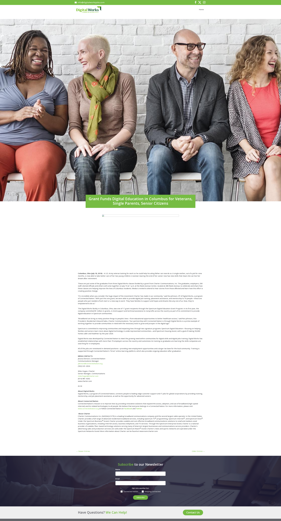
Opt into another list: (140, 488)
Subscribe (141, 497)
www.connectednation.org (88, 408)
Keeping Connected (152, 491)
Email (117, 479)
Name (117, 469)
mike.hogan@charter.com (88, 376)
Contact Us (193, 512)
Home (201, 9)
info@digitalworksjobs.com (91, 2)
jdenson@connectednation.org (90, 363)
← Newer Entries (83, 451)
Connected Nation (130, 491)
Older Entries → (198, 451)
